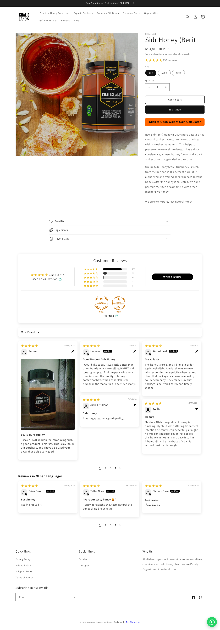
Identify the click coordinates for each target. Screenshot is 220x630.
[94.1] (101, 303)
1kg (151, 72)
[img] (29, 346)
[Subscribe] (73, 597)
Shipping (162, 54)
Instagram (84, 565)
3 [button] (111, 468)
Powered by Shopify (104, 622)
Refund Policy (23, 565)
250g (178, 72)
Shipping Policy (23, 571)
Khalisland (91, 622)
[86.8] (118, 303)
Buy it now (175, 109)
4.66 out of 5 (57, 275)
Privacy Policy (22, 559)
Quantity (149, 80)
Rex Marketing (133, 622)
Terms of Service (24, 577)
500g (164, 72)
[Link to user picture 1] (48, 394)
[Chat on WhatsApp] (212, 622)
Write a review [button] (172, 277)
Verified (109, 316)
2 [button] (105, 468)
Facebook (84, 559)
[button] (187, 17)
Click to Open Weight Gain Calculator (175, 121)
